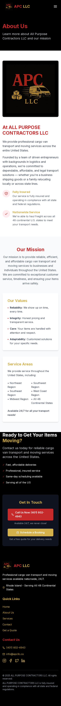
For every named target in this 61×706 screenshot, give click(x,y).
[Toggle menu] (55, 6)
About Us (8, 612)
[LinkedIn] (23, 660)
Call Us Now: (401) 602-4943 (29, 514)
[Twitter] (17, 660)
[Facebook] (11, 660)
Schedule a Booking (32, 532)
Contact (7, 624)
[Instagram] (4, 660)
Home (6, 606)
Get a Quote (10, 630)
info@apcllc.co (15, 654)
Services (8, 618)
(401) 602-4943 (15, 647)
